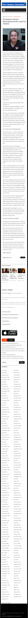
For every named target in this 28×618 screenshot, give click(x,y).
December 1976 (17, 569)
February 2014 (5, 492)
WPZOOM (19, 616)
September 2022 (6, 412)
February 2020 (5, 435)
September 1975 (6, 585)
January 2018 (5, 455)
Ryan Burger (17, 16)
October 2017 (17, 458)
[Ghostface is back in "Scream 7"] (21, 271)
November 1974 (17, 594)
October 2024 (17, 389)
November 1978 (5, 566)
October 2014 (17, 486)
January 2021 (5, 425)
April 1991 (16, 522)
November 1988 (17, 545)
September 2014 (6, 488)
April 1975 (4, 589)
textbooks (8, 252)
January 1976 (5, 580)
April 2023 (4, 405)
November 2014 (5, 486)
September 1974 (18, 596)
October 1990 (5, 529)
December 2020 (17, 425)
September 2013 (18, 497)
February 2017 (17, 462)
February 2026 (5, 375)
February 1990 (5, 534)
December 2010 (17, 509)
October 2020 (17, 428)
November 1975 (5, 582)
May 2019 (4, 442)
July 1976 (4, 576)
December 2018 (5, 446)
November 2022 (5, 409)
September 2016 (6, 469)
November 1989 (17, 536)
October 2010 (5, 511)
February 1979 (17, 562)
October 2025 (17, 377)
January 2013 (5, 504)
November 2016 (5, 467)
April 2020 (4, 432)
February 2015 (5, 483)
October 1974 (5, 596)
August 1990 (5, 532)
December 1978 (17, 564)
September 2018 (18, 449)
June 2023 (4, 402)
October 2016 (17, 467)
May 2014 (16, 488)
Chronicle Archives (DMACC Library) (10, 314)
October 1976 (17, 571)
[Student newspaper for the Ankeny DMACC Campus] (14, 4)
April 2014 (4, 490)
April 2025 (16, 382)
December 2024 (17, 386)
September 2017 (6, 460)
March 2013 (4, 502)
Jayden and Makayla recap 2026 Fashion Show (12, 356)
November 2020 (5, 428)
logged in (10, 293)
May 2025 (4, 382)
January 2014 (17, 492)
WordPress (9, 616)
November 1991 (17, 520)
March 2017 (4, 462)
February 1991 (17, 525)
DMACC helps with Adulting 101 (13, 276)
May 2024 (4, 393)
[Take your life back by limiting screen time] (5, 271)
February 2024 (17, 395)
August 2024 (16, 391)
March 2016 (4, 472)
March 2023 (16, 405)
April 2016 (16, 469)
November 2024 (5, 389)
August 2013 (5, 499)
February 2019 (17, 444)
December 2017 (17, 455)
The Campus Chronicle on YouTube (10, 317)
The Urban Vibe (5, 321)
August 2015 (5, 479)
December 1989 (5, 536)
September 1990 (18, 529)
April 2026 (4, 372)
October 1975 (17, 582)
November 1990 (17, 527)
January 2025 (5, 386)
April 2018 (16, 451)
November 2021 (17, 416)
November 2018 (17, 446)
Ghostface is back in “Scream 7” (21, 276)
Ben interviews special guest (8, 354)
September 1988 (18, 548)
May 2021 (4, 421)
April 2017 (16, 460)
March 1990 (16, 532)
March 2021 (4, 423)
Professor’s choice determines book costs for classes (14, 21)
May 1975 (16, 587)
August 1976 (16, 573)
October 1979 (17, 557)
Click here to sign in (6, 602)
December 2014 (17, 483)
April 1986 (16, 550)
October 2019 (5, 439)
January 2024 (5, 398)
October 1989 (5, 539)
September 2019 (18, 439)
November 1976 (5, 571)
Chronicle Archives (6, 311)
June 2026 (4, 370)
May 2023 (16, 402)
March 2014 (16, 490)
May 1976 (16, 576)
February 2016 (17, 472)
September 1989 (18, 539)
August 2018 (5, 451)
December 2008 (5, 513)
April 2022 (16, 412)
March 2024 (4, 395)
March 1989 (16, 541)
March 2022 (4, 414)
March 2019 (4, 444)
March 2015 (16, 481)
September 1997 (6, 515)
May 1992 (16, 515)
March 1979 (4, 562)
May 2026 (16, 370)
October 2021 (5, 419)
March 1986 (4, 552)
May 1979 (4, 559)
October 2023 (17, 400)
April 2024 (16, 393)
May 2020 (16, 430)
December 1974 (5, 594)
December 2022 (17, 407)
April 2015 (4, 481)
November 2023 (5, 400)
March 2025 (4, 384)
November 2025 (5, 377)
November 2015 (17, 474)
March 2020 (16, 432)
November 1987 (5, 550)
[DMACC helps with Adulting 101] (13, 271)
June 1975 (4, 587)
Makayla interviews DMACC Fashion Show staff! (12, 349)
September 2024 (6, 391)
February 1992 (17, 518)
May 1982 (16, 552)
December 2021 (5, 416)
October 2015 (5, 476)
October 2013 (5, 497)
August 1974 (5, 599)
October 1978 (17, 566)
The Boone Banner (6, 324)
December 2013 (5, 495)
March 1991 (4, 525)
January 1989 (17, 543)
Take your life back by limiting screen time (5, 277)
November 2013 (17, 495)
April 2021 (16, 421)
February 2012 (5, 509)
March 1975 (16, 589)
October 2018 (5, 449)
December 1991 (5, 520)
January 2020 (17, 435)
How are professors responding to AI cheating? (13, 358)
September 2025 (6, 379)
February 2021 (17, 423)
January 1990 (17, 534)
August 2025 (16, 379)
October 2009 (17, 511)
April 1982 (4, 555)
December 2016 (17, 465)
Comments (11, 340)
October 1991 (5, 522)
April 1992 (4, 518)
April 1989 (4, 541)
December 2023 (17, 398)
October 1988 (5, 548)
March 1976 (16, 578)
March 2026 (16, 372)
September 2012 (6, 506)
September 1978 (6, 569)
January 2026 (17, 375)
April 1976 (4, 578)
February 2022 (17, 414)
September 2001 (18, 513)
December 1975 (17, 580)
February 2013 (17, 502)
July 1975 (16, 585)
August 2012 (16, 506)
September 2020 (6, 430)
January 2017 (5, 465)
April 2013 (16, 499)
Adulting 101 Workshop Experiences (10, 343)
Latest (4, 340)
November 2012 (17, 504)
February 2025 (17, 384)
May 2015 (16, 479)
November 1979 (5, 557)
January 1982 (17, 555)
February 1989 (5, 543)
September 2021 (18, 419)
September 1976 (6, 573)
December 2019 (5, 437)
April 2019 (16, 442)
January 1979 (5, 564)
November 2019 (17, 437)
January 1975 (17, 592)
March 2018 (4, 453)
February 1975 (5, 592)
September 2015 (18, 476)
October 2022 (17, 409)
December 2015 (5, 474)
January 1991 (5, 527)
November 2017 (5, 458)
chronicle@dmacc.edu (11, 307)
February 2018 (17, 453)
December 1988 (5, 545)
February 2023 (5, 407)
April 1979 (16, 559)
